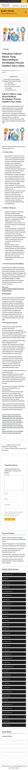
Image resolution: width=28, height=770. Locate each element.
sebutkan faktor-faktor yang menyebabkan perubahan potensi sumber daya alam (12, 432)
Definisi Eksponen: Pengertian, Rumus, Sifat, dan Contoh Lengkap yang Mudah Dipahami (13, 555)
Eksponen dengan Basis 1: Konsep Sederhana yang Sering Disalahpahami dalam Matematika (14, 544)
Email (6, 498)
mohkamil (4, 72)
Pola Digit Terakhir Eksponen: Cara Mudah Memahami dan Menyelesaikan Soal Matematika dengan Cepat (13, 550)
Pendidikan (6, 49)
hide (16, 76)
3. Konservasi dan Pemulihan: (12, 86)
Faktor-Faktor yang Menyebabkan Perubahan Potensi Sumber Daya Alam (12, 80)
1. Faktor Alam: (9, 83)
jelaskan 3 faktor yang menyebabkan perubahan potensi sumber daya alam (11, 415)
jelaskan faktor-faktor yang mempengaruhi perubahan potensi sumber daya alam (12, 419)
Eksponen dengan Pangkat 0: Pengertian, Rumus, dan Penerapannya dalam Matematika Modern (14, 539)
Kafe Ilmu (7, 11)
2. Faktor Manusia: (9, 84)
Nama (6, 493)
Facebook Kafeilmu (7, 736)
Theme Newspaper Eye (18, 766)
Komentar (7, 474)
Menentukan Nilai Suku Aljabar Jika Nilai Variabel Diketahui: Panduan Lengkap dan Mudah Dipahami (13, 561)
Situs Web (7, 504)
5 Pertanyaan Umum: (10, 90)
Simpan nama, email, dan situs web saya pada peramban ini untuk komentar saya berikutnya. (13, 513)
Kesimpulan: (8, 88)
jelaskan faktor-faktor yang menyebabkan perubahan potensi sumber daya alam (12, 422)
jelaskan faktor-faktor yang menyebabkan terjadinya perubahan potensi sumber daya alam (13, 427)
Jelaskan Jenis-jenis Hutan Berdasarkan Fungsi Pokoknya (13, 289)
